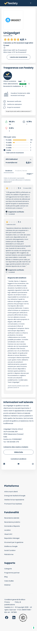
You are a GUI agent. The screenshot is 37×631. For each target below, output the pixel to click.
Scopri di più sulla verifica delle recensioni (18, 111)
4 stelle (9, 143)
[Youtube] (18, 464)
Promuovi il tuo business (13, 504)
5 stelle (8, 140)
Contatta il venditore (18, 459)
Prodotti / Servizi (21, 171)
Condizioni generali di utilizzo (14, 599)
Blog (5, 577)
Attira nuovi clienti (11, 492)
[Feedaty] (11, 4)
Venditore (8, 171)
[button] (18, 94)
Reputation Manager (12, 538)
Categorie (8, 569)
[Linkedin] (4, 464)
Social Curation (9, 550)
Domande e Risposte (12, 526)
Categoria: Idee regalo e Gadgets (15, 447)
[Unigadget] (13, 20)
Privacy (7, 602)
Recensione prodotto (12, 522)
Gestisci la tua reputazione (14, 500)
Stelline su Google (10, 546)
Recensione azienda (11, 518)
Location (7, 530)
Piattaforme (8, 554)
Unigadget (11, 33)
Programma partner (12, 573)
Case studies (9, 581)
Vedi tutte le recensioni (15, 153)
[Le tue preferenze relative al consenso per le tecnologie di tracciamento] (33, 627)
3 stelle (8, 145)
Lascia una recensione (18, 57)
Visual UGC (8, 534)
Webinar (7, 585)
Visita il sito (18, 452)
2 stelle (8, 148)
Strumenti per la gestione (13, 542)
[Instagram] (33, 464)
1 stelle (8, 150)
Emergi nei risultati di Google (14, 496)
